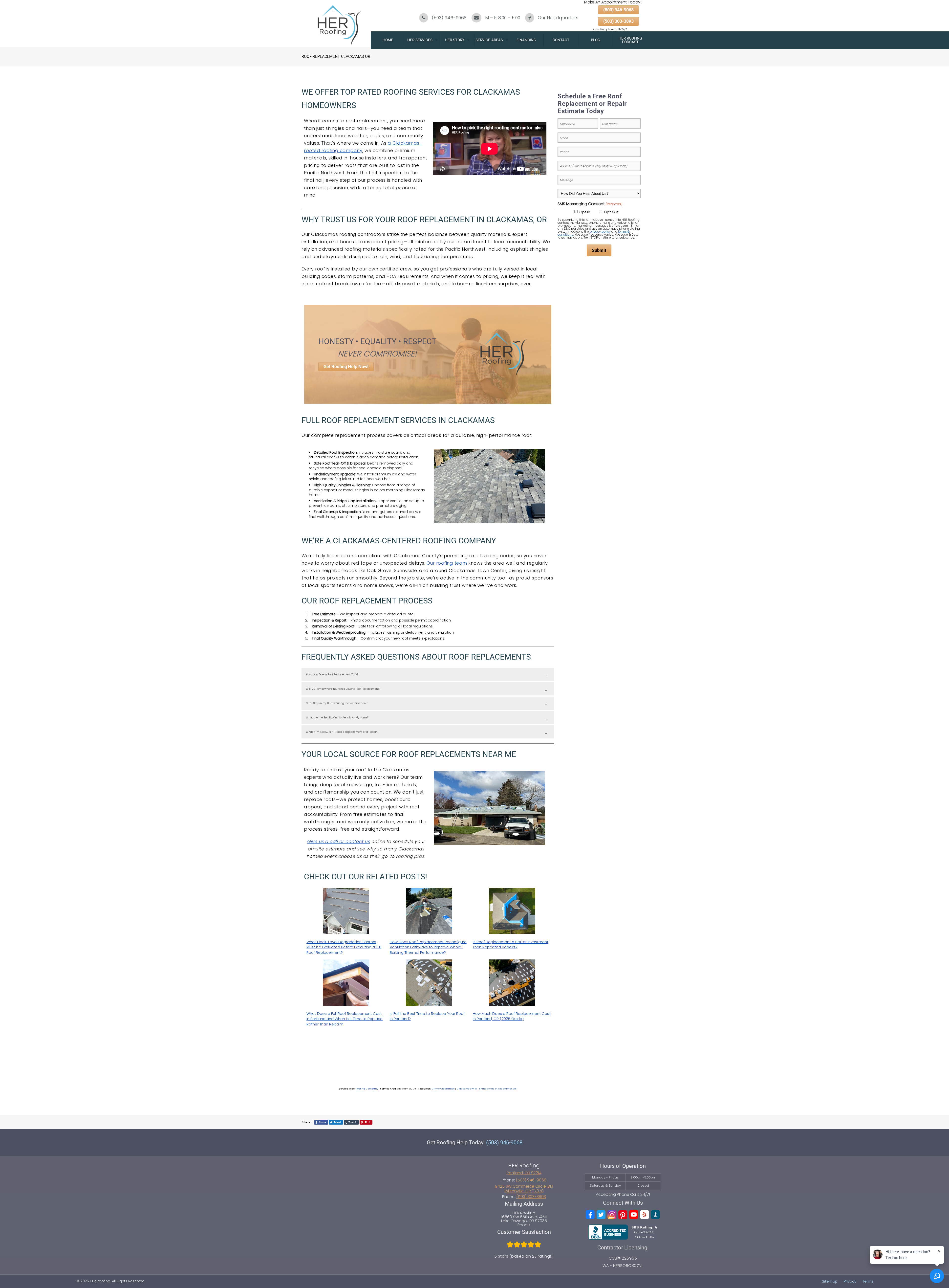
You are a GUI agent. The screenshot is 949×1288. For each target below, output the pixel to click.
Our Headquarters (558, 18)
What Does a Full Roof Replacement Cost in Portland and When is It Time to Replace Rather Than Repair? (344, 1019)
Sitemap (830, 1281)
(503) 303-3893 (618, 21)
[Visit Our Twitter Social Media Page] (601, 1214)
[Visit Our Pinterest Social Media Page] (622, 1214)
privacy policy (600, 231)
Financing (526, 40)
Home (388, 40)
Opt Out (611, 212)
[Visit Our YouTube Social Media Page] (633, 1214)
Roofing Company (367, 1088)
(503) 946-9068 (449, 18)
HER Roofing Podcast (630, 40)
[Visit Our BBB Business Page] (655, 1214)
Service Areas (489, 40)
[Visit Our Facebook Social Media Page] (590, 1214)
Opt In (584, 212)
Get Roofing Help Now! (346, 366)
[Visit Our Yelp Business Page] (644, 1214)
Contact (561, 40)
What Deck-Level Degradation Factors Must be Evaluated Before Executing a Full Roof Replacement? (343, 947)
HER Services (419, 40)
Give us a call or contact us (338, 841)
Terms (868, 1281)
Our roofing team (447, 563)
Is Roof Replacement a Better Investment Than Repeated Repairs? (510, 944)
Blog (595, 40)
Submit (599, 250)
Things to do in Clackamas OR (497, 1088)
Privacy (850, 1281)
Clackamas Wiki (467, 1088)
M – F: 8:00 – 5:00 (502, 18)
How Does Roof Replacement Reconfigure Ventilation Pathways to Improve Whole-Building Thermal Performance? (428, 947)
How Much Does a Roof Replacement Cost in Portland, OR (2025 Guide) (512, 1016)
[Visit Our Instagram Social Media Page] (611, 1214)
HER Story (454, 40)
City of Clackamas (443, 1088)
